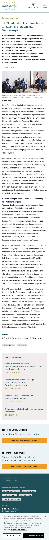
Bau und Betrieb (8, 345)
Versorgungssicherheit (11, 491)
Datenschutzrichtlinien (19, 530)
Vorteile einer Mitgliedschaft (24, 467)
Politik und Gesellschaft (11, 499)
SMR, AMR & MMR (29, 491)
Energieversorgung (9, 495)
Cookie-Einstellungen (12, 536)
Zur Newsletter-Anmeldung (24, 440)
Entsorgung (22, 345)
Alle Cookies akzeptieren (34, 536)
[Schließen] (45, 516)
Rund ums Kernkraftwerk (11, 18)
